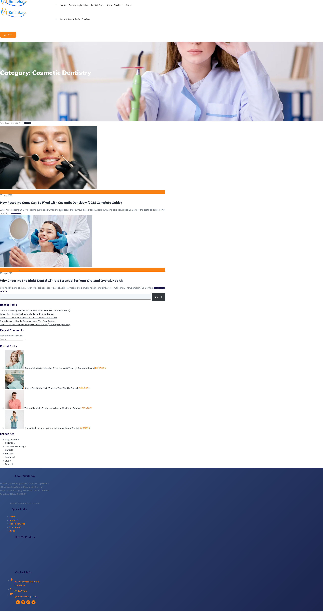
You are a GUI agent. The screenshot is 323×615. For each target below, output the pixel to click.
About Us (13, 520)
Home (12, 516)
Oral (22, 269)
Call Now (8, 35)
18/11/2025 (85, 428)
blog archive (11, 439)
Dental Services (17, 523)
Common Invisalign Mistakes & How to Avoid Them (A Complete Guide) (35, 310)
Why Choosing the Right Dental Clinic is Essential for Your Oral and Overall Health (61, 280)
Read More (16, 213)
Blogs (12, 530)
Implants (9, 457)
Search (27, 123)
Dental (8, 450)
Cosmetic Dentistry (9, 191)
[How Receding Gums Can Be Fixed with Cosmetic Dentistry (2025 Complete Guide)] (48, 188)
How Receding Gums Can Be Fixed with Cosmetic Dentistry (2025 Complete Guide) (61, 202)
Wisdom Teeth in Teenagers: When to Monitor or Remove (28, 317)
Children (9, 442)
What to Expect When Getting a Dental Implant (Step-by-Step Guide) (35, 324)
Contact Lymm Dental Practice (75, 19)
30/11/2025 (100, 368)
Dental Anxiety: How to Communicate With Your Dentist (27, 321)
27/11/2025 (84, 388)
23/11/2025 (87, 408)
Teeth (8, 464)
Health (8, 453)
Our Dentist (15, 527)
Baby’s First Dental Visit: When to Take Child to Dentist (27, 314)
